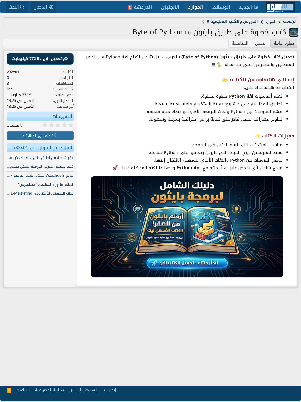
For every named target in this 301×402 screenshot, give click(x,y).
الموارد (195, 7)
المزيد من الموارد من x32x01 (42, 147)
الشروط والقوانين (83, 390)
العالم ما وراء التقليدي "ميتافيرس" (46, 184)
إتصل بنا (109, 390)
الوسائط (221, 7)
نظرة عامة (284, 43)
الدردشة (140, 7)
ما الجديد (248, 7)
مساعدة (23, 390)
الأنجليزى (170, 7)
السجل (261, 43)
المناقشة (240, 43)
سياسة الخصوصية (49, 390)
